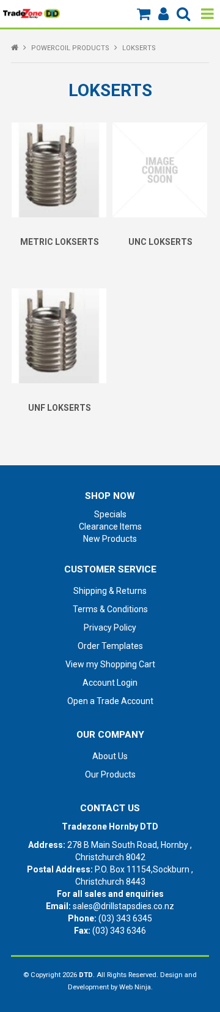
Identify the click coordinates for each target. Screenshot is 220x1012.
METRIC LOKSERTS (59, 242)
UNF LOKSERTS (59, 408)
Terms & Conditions (110, 609)
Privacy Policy (110, 627)
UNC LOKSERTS (160, 242)
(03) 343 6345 (125, 918)
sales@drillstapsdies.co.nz (123, 906)
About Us (110, 756)
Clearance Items (110, 526)
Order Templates (110, 646)
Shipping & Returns (110, 591)
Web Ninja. (136, 987)
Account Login (110, 683)
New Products (110, 539)
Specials (110, 514)
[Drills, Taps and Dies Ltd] (31, 13)
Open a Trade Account (110, 701)
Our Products (110, 774)
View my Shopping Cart (110, 664)
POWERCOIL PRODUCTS (70, 48)
